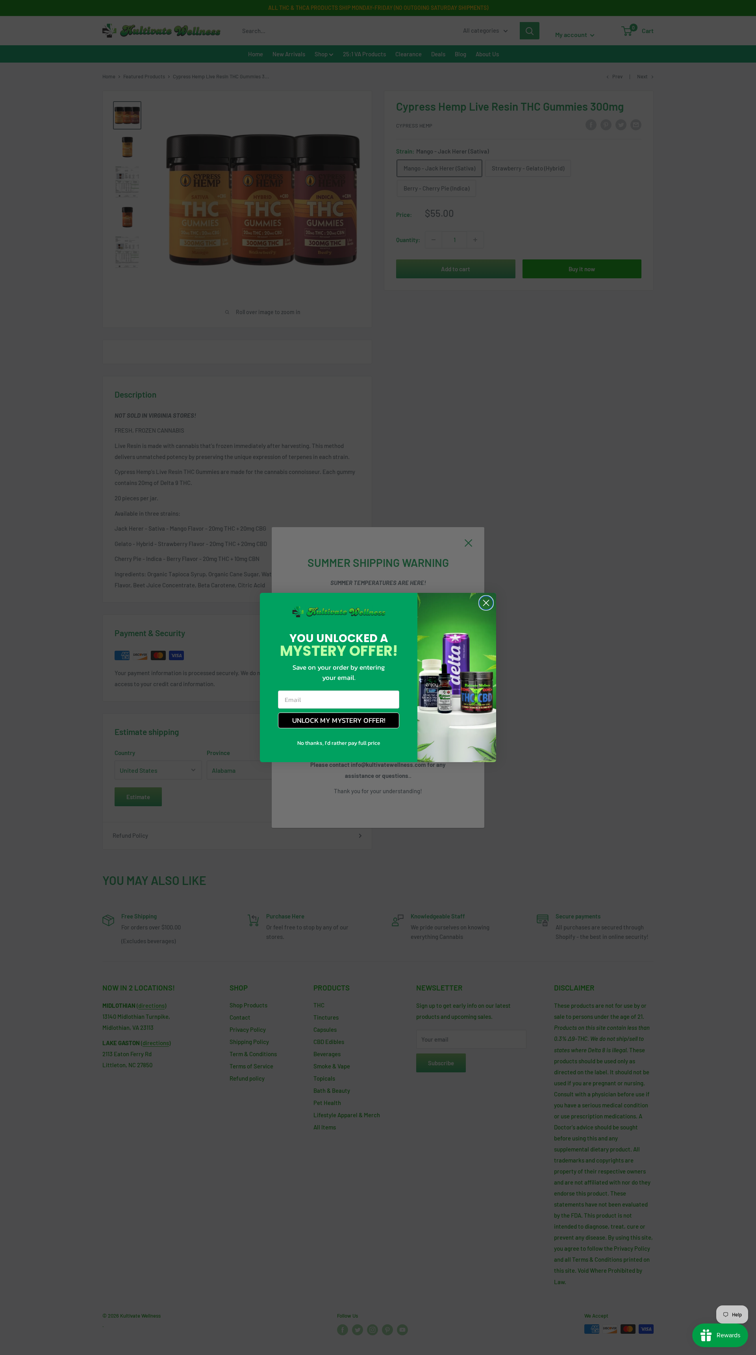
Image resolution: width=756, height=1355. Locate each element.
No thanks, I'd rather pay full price (338, 743)
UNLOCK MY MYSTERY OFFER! (338, 720)
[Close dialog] (486, 603)
